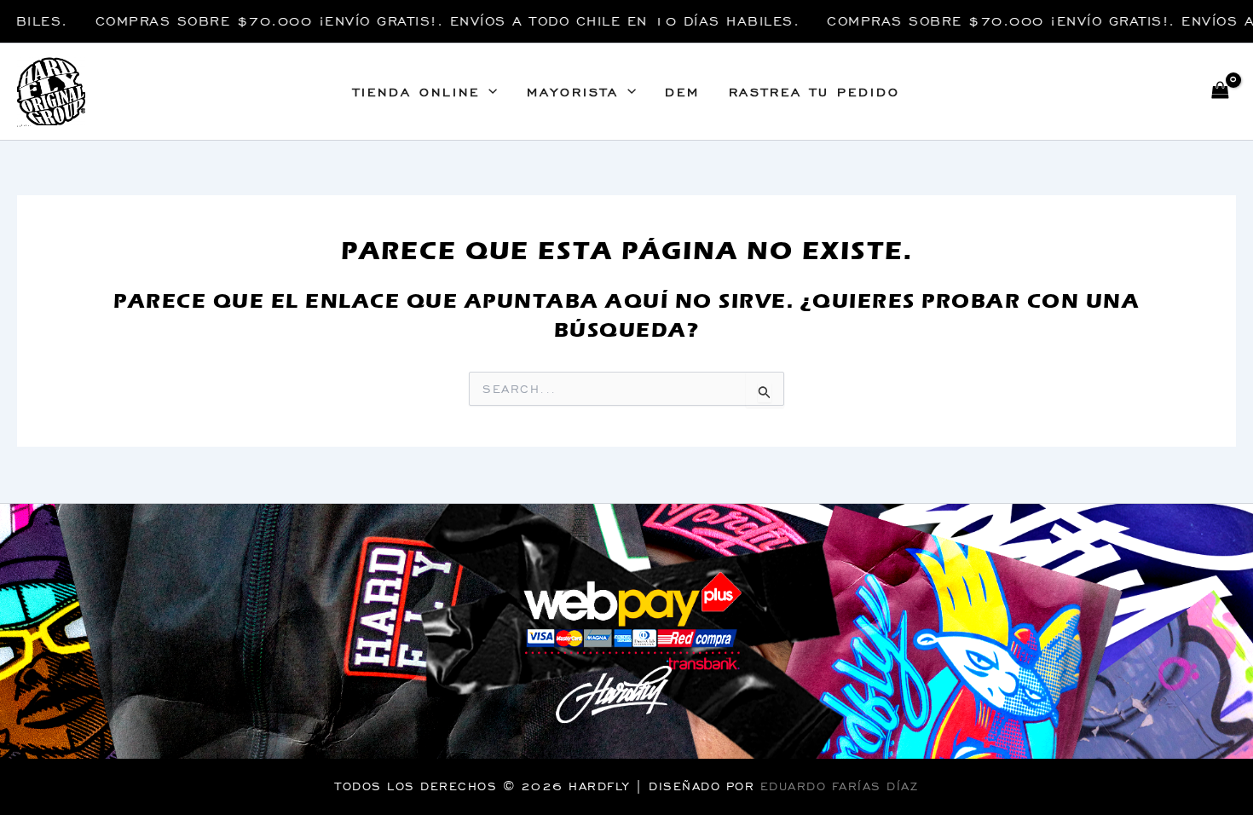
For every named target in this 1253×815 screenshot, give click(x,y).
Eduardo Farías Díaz (839, 786)
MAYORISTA (573, 92)
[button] (488, 92)
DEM (682, 92)
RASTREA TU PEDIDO (814, 92)
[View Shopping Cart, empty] (1220, 91)
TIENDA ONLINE (416, 92)
